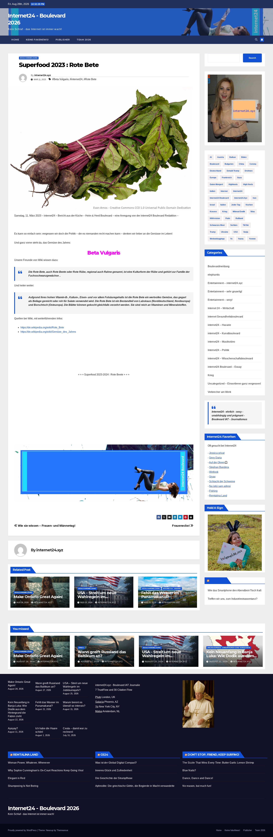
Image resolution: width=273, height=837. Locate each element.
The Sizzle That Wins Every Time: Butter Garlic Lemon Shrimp (218, 762)
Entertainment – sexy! (220, 299)
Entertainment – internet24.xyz (225, 283)
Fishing (213, 491)
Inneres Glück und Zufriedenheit (113, 770)
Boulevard (214, 164)
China (241, 164)
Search (252, 58)
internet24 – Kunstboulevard (224, 333)
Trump (212, 232)
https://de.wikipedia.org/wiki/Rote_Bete (42, 327)
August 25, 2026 (154, 661)
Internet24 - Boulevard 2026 (43, 808)
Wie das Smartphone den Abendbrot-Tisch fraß (235, 590)
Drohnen (248, 171)
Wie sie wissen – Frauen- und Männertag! (46, 525)
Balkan (232, 157)
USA (236, 232)
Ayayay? (13, 728)
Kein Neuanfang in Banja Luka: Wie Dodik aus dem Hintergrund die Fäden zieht (232, 656)
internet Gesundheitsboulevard (225, 316)
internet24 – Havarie (219, 325)
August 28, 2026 (25, 661)
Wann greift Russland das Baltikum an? (102, 654)
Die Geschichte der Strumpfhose (114, 778)
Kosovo (213, 211)
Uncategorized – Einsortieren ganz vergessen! (234, 383)
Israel (212, 205)
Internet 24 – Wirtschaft (221, 308)
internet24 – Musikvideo (221, 341)
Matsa (98, 711)
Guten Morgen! (216, 184)
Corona (253, 164)
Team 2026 (84, 39)
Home (15, 39)
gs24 (104, 754)
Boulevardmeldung (29, 58)
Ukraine (224, 232)
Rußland (239, 218)
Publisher (63, 39)
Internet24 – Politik (218, 350)
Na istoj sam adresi (220, 486)
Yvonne (252, 239)
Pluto (98, 697)
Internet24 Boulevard (219, 198)
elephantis (214, 274)
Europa (213, 178)
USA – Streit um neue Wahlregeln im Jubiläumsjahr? (96, 596)
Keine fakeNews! (37, 39)
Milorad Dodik (239, 211)
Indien (212, 191)
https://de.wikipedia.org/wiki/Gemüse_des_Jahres (48, 331)
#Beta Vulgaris (60, 79)
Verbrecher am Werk (219, 392)
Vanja (245, 232)
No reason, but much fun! (196, 786)
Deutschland (215, 171)
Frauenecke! (181, 525)
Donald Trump (233, 171)
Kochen (249, 205)
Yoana (240, 239)
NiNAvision (215, 218)
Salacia (99, 701)
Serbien (233, 225)
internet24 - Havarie (172, 588)
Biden (243, 157)
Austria (220, 157)
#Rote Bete (90, 79)
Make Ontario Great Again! (38, 596)
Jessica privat (216, 453)
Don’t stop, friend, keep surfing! (213, 754)
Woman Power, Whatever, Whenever (29, 762)
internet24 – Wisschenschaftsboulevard (230, 358)
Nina (253, 211)
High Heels (248, 184)
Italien (223, 205)
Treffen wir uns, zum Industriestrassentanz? (233, 598)
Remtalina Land (218, 495)
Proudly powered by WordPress (22, 830)
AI (211, 157)
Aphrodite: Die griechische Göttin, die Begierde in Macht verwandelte (135, 786)
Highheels (233, 184)
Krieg (224, 211)
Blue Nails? (189, 770)
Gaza (239, 178)
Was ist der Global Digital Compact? (116, 762)
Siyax (212, 476)
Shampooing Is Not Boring (23, 786)
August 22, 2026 (218, 661)
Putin (227, 218)
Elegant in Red (16, 778)
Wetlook (213, 472)
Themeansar (62, 830)
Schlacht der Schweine (222, 481)
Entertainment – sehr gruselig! (225, 291)
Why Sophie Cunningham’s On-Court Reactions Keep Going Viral (45, 770)
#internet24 (76, 79)
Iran (254, 198)
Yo (231, 239)
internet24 (237, 191)
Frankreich (227, 178)
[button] (256, 39)
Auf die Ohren (216, 462)
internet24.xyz (42, 75)
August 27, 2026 (90, 661)
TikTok (246, 225)
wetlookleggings (217, 239)
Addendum (218, 580)
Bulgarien (229, 164)
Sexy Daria (215, 457)
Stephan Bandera (219, 467)
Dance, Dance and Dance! (197, 778)
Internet (224, 191)
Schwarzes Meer (217, 225)
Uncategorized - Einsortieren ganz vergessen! (228, 647)
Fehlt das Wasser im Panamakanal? (160, 594)
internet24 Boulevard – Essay (225, 366)
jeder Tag (235, 205)
